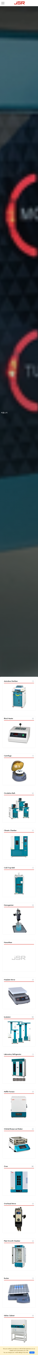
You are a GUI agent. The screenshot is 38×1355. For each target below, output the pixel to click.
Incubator (7, 1017)
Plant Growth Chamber (12, 1241)
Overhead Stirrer (10, 1204)
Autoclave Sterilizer (11, 681)
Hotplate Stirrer (9, 980)
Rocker (6, 1278)
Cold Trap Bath (9, 868)
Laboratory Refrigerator (12, 1054)
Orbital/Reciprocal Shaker (13, 1129)
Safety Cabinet (9, 1315)
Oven (6, 1166)
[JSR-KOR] (19, 3)
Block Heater (8, 718)
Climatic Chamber (10, 830)
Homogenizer (9, 905)
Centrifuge (7, 756)
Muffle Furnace (9, 1092)
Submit (32, 1352)
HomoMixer (8, 942)
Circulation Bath (9, 793)
